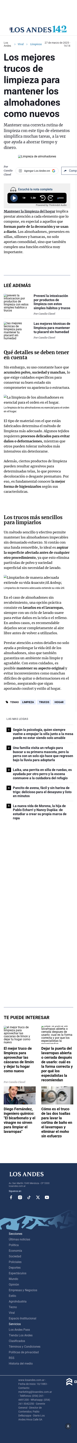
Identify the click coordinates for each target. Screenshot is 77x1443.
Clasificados (17, 1341)
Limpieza (28, 702)
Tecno (13, 1307)
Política (14, 1245)
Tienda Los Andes (21, 1335)
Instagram (20, 1197)
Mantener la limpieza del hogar (29, 211)
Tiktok (29, 1197)
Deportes (15, 1267)
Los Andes (7, 44)
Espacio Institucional (22, 1318)
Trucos (44, 702)
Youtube (47, 1197)
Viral (21, 44)
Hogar (59, 702)
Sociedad (15, 1256)
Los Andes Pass (19, 1329)
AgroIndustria (18, 1301)
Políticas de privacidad (24, 1352)
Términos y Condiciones (24, 1346)
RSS (11, 1358)
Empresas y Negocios (23, 1290)
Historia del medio (21, 1363)
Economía (15, 1250)
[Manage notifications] (68, 1426)
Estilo (12, 1296)
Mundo (13, 1279)
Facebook (11, 1197)
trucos (21, 517)
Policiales (15, 1262)
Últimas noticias (19, 1239)
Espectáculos (17, 1273)
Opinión (14, 1284)
